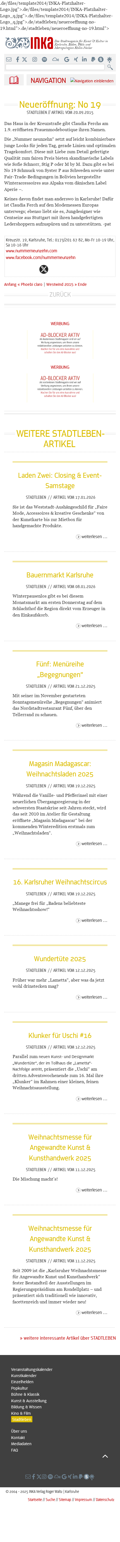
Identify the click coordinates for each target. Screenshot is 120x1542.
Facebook (32, 269)
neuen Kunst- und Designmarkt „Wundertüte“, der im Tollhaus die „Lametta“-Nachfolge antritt (53, 1062)
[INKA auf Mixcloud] (56, 59)
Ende (82, 284)
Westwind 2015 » (61, 284)
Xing (77, 269)
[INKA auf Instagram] (35, 59)
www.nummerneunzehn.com (31, 250)
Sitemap (65, 1499)
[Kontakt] (9, 59)
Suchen (111, 67)
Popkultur (19, 1387)
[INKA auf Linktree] (109, 60)
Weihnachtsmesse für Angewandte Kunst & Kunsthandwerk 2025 (60, 1147)
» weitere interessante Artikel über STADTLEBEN (68, 1338)
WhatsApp (21, 269)
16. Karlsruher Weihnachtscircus (60, 881)
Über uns (19, 1430)
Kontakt (18, 1437)
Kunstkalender (24, 1375)
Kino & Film (21, 1413)
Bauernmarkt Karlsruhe (60, 574)
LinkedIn (66, 269)
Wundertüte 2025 (60, 958)
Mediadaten (21, 1443)
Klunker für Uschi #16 (60, 1035)
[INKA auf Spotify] (45, 59)
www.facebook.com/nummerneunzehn (40, 257)
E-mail (10, 269)
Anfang (10, 284)
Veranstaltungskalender (31, 1369)
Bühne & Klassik (25, 1394)
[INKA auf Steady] (101, 60)
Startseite (35, 1499)
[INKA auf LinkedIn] (85, 59)
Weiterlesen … (94, 536)
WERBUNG (60, 323)
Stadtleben (36, 497)
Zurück (60, 294)
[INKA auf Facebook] (18, 59)
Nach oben (59, 1456)
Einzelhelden (22, 1381)
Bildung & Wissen (26, 1406)
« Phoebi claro (31, 284)
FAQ (14, 1449)
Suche (50, 1499)
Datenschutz (105, 1499)
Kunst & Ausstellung (29, 1400)
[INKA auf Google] (67, 59)
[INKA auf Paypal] (93, 59)
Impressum (83, 1499)
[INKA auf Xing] (76, 59)
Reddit (55, 269)
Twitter (43, 269)
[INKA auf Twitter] (24, 60)
